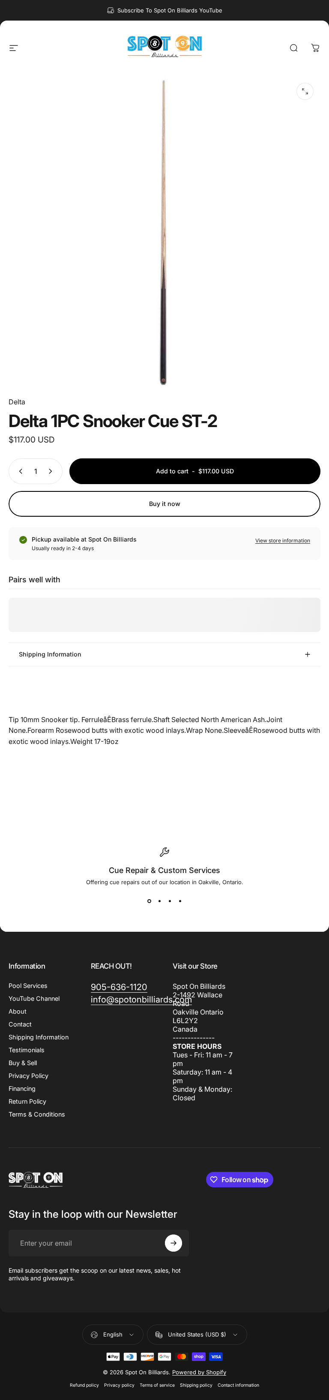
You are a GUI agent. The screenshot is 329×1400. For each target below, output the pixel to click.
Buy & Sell (23, 1062)
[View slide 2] (159, 901)
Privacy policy (119, 1385)
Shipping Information (39, 1037)
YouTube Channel (34, 998)
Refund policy (84, 1385)
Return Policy (27, 1101)
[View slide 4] (180, 901)
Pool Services (28, 985)
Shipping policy (196, 1385)
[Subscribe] (173, 1243)
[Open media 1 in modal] (305, 91)
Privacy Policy (28, 1075)
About (18, 1011)
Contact (20, 1024)
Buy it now (164, 503)
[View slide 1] (149, 901)
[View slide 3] (169, 901)
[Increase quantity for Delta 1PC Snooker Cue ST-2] (52, 471)
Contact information (238, 1385)
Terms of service (157, 1385)
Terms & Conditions (37, 1114)
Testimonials (27, 1050)
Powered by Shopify (199, 1372)
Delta (17, 401)
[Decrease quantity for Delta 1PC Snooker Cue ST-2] (19, 471)
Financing (22, 1088)
